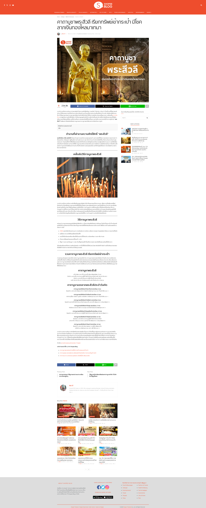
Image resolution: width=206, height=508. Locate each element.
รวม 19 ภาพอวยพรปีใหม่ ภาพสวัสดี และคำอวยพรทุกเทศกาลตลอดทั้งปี (107, 460)
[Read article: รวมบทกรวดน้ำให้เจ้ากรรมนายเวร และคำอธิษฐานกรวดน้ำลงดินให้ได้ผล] (87, 451)
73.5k (93, 463)
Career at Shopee (100, 507)
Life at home (141, 495)
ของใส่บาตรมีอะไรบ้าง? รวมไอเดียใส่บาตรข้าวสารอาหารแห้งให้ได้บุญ (102, 421)
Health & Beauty (71, 12)
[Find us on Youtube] (13, 5)
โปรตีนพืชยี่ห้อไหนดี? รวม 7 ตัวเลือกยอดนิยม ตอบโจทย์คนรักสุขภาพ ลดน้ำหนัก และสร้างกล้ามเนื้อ (140, 149)
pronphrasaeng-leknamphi (68, 343)
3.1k (70, 443)
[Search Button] (201, 5)
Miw (80, 443)
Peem (101, 443)
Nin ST (63, 34)
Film (59, 423)
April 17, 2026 (65, 461)
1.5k (142, 142)
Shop (124, 498)
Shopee (149, 12)
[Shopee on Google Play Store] (98, 497)
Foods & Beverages (119, 12)
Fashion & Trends (59, 12)
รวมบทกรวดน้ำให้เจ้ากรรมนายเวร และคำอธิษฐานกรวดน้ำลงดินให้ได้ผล (87, 460)
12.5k (92, 443)
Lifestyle (130, 12)
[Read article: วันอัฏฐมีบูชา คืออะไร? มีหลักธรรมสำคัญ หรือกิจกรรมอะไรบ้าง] (108, 431)
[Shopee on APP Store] (108, 497)
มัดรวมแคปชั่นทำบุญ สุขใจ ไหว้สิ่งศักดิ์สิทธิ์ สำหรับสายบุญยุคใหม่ (86, 440)
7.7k (113, 443)
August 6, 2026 (65, 423)
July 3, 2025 (64, 443)
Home (58, 17)
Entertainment (140, 12)
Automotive (93, 12)
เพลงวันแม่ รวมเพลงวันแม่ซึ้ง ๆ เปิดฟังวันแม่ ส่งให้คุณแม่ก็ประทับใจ (140, 130)
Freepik (78, 343)
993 (142, 161)
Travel (124, 493)
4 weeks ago (136, 133)
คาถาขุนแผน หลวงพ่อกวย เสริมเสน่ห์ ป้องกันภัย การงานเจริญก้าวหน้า (78, 353)
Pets (110, 12)
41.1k (72, 461)
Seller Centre (92, 507)
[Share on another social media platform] (147, 106)
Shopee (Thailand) (127, 507)
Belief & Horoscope (70, 17)
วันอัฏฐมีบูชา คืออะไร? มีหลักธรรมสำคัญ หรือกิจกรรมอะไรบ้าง (107, 440)
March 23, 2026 (71, 34)
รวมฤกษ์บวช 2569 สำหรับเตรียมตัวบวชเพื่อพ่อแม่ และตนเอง (66, 459)
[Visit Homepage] (103, 5)
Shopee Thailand (74, 507)
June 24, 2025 (86, 443)
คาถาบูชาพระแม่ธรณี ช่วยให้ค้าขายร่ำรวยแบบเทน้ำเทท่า (74, 350)
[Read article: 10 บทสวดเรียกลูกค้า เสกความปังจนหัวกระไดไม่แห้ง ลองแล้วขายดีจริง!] (66, 431)
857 (142, 153)
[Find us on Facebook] (4, 5)
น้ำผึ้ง (61, 231)
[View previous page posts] (86, 469)
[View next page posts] (89, 469)
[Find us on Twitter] (7, 5)
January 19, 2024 (108, 463)
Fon (59, 443)
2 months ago (136, 142)
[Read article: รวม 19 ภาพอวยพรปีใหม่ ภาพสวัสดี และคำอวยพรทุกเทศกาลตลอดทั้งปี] (108, 451)
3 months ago (136, 161)
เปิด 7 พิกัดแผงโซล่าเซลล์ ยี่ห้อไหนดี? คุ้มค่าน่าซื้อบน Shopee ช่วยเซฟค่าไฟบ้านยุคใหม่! (140, 158)
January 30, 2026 (97, 423)
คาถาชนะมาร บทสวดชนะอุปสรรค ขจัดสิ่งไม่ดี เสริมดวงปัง (75, 356)
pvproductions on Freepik (89, 199)
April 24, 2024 (86, 463)
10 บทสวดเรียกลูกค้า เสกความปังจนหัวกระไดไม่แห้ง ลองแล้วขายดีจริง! (66, 440)
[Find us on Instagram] (10, 5)
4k (114, 463)
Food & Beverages (128, 485)
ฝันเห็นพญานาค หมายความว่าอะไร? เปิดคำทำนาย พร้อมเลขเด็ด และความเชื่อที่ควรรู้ (140, 139)
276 (141, 133)
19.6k (72, 423)
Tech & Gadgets (83, 12)
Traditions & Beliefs (79, 17)
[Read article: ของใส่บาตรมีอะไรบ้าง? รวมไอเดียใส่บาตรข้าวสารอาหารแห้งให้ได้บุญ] (103, 411)
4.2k (104, 423)
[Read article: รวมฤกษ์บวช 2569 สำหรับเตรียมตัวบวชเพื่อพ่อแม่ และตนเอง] (66, 451)
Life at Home (102, 12)
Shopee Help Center (83, 507)
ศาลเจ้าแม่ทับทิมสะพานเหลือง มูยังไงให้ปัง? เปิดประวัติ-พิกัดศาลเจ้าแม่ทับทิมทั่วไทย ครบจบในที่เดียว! (70, 421)
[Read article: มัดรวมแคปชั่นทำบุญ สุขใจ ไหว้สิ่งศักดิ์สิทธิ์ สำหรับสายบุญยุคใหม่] (87, 431)
